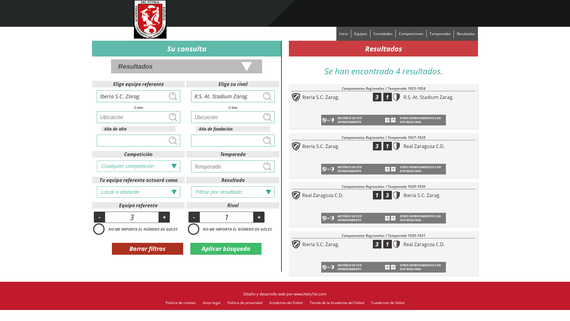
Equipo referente (138, 205)
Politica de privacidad (244, 302)
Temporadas (440, 33)
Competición (138, 154)
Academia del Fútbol (286, 302)
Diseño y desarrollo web (264, 294)
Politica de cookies (181, 302)
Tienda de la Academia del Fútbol (337, 302)
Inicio (343, 33)
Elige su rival (233, 84)
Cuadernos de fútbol (388, 302)
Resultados (466, 33)
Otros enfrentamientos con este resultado (420, 120)
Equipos (360, 33)
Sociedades (382, 33)
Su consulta (186, 49)
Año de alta (115, 129)
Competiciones (411, 33)
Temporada (233, 154)
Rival (233, 205)
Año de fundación (215, 129)
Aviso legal (212, 302)
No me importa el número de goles (143, 229)
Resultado (233, 180)
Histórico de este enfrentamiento (350, 120)
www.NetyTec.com (310, 294)
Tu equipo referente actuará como (138, 180)
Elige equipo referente (138, 84)
